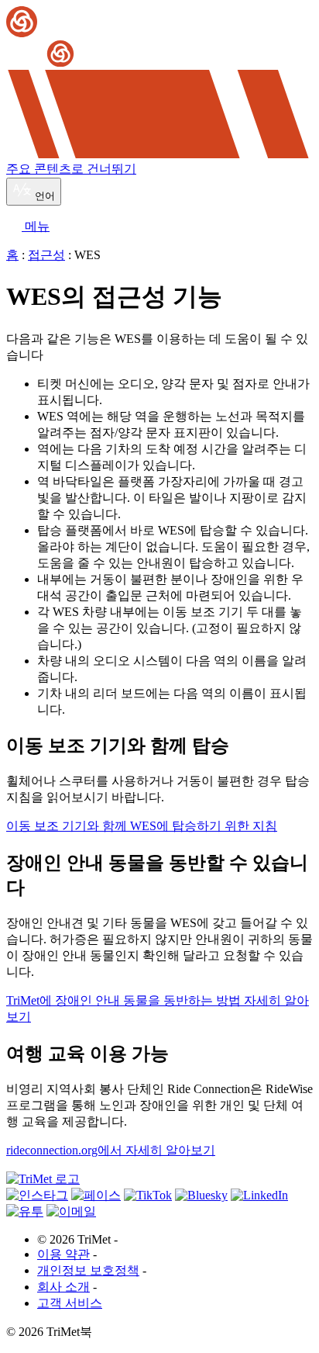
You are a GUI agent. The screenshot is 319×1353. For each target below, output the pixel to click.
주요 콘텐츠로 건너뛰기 (71, 168)
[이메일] (71, 1211)
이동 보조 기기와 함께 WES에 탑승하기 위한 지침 (141, 825)
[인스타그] (37, 1195)
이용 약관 (63, 1254)
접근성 (46, 254)
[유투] (24, 1211)
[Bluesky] (201, 1195)
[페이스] (96, 1195)
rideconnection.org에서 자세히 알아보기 (110, 1150)
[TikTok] (148, 1195)
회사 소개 (63, 1286)
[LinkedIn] (259, 1195)
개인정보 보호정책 (88, 1270)
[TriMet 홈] (159, 37)
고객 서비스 (69, 1303)
